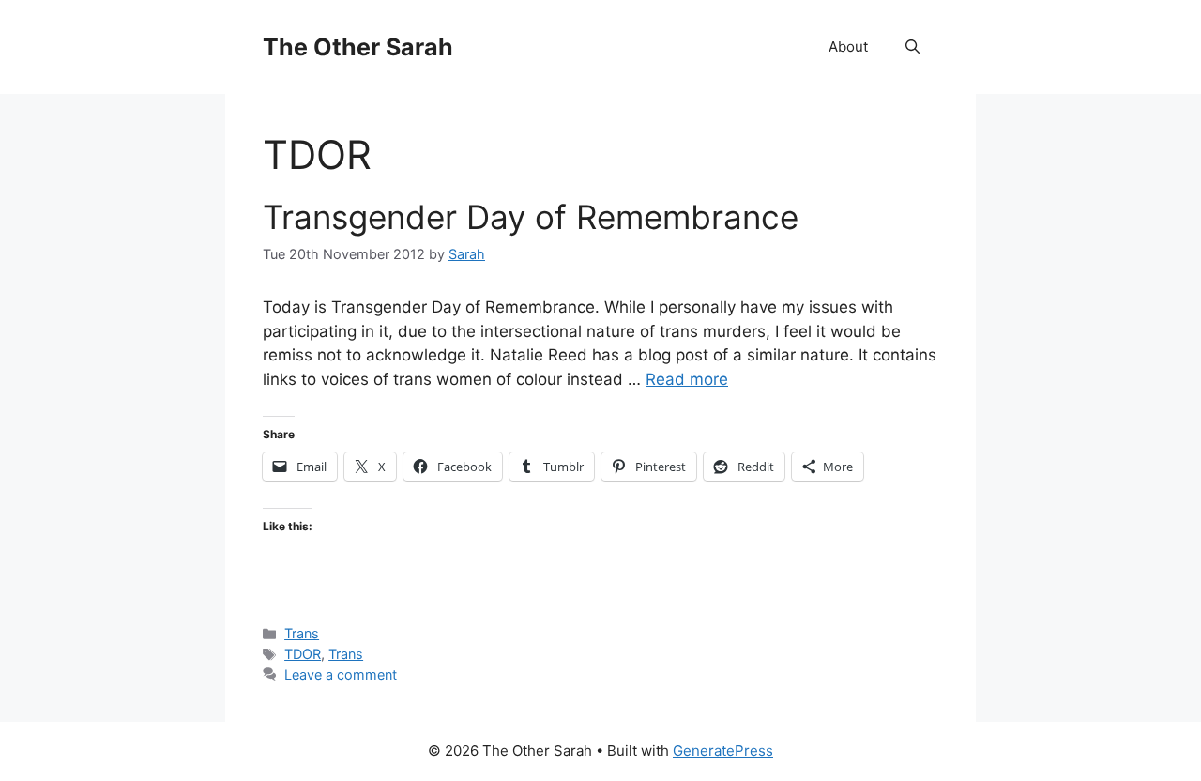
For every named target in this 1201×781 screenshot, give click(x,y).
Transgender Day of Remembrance (530, 217)
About (848, 46)
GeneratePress (723, 750)
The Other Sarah (358, 47)
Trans (301, 633)
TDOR (302, 654)
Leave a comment (340, 674)
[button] (912, 47)
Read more (687, 379)
